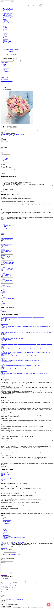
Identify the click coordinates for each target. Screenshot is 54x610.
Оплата (4, 37)
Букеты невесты (6, 68)
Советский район (7, 10)
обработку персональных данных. (16, 572)
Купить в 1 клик (20, 134)
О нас (4, 35)
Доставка (5, 36)
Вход (4, 44)
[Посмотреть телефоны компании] (3, 82)
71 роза (2, 480)
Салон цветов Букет (21, 543)
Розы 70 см (3, 473)
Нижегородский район (8, 16)
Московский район (7, 15)
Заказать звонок (4, 543)
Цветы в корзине (7, 66)
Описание (5, 158)
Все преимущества (5, 394)
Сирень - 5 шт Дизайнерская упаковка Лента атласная (6, 328)
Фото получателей (7, 41)
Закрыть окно (16, 60)
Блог (4, 539)
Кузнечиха (5, 33)
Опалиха (5, 28)
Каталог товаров (4, 62)
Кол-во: (2, 551)
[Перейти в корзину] (5, 82)
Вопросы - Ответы (7, 536)
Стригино (5, 21)
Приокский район (7, 12)
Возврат (5, 538)
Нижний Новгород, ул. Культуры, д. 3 (11, 49)
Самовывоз (5, 162)
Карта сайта (5, 535)
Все (4, 224)
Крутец (4, 26)
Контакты (5, 39)
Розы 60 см (3, 479)
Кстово (4, 19)
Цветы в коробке (7, 71)
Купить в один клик (15, 573)
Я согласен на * (13, 572)
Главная (5, 528)
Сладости (5, 226)
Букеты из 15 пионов (5, 474)
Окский (5, 24)
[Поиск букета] (1, 82)
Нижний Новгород (8, 8)
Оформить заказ (4, 134)
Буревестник (6, 22)
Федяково (5, 29)
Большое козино (6, 30)
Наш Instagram (4, 548)
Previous (7, 228)
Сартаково (5, 23)
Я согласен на (13, 599)
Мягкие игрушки (7, 225)
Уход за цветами (6, 42)
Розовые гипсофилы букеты (7, 472)
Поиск (12, 1)
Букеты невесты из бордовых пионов (9, 478)
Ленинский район (7, 14)
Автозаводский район (8, 9)
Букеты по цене (4, 476)
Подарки (5, 69)
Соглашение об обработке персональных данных (14, 537)
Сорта (2, 475)
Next (7, 229)
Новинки (5, 32)
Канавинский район (7, 13)
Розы (4, 65)
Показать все (3, 466)
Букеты (4, 64)
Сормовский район (7, 17)
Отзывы (5, 40)
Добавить (3, 311)
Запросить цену (12, 585)
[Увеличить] (17, 123)
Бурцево (5, 27)
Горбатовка (5, 20)
